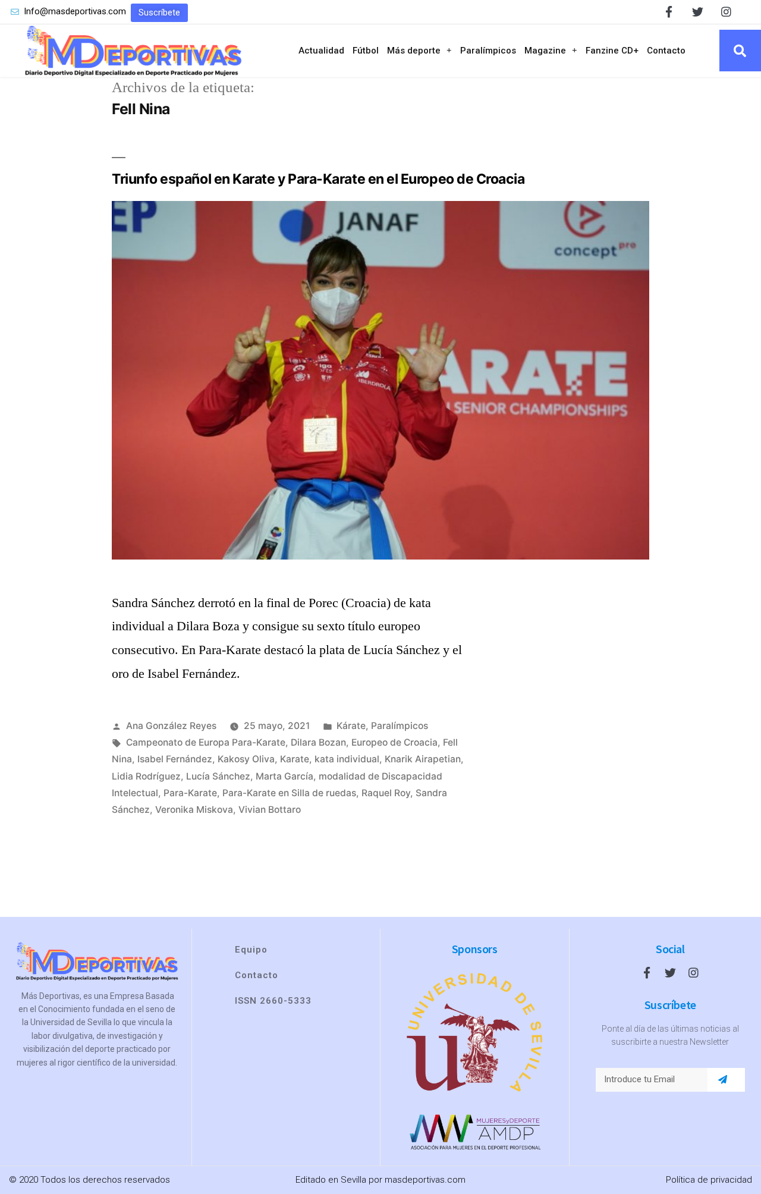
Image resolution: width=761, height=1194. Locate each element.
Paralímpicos (488, 50)
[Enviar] (722, 1080)
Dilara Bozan (318, 742)
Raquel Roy (385, 793)
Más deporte (414, 50)
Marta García (284, 776)
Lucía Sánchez (218, 776)
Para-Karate (190, 793)
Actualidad (321, 50)
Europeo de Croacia (394, 742)
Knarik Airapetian (423, 759)
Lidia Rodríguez (146, 776)
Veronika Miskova (194, 809)
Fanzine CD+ (612, 50)
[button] (159, 13)
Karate (294, 759)
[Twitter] (697, 11)
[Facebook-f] (669, 11)
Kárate (351, 725)
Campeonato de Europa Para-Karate (205, 742)
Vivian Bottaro (269, 809)
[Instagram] (726, 11)
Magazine (545, 50)
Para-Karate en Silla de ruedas (289, 793)
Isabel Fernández (174, 759)
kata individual (347, 759)
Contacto (666, 50)
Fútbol (366, 50)
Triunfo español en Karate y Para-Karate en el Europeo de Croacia (318, 179)
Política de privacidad (709, 1179)
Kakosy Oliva (246, 759)
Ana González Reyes (171, 725)
